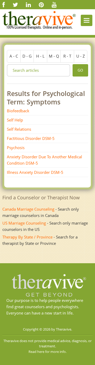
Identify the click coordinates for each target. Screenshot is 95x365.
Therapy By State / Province (27, 237)
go (80, 70)
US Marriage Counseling (24, 223)
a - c (14, 56)
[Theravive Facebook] (3, 4)
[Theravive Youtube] (54, 4)
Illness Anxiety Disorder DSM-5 (35, 172)
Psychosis (16, 147)
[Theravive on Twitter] (15, 4)
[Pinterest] (41, 4)
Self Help (15, 120)
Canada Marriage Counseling (28, 209)
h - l (40, 56)
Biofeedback (18, 110)
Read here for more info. (47, 351)
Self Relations (19, 129)
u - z (80, 56)
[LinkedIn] (28, 4)
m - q (54, 56)
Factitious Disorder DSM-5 (31, 138)
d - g (27, 56)
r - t (67, 56)
